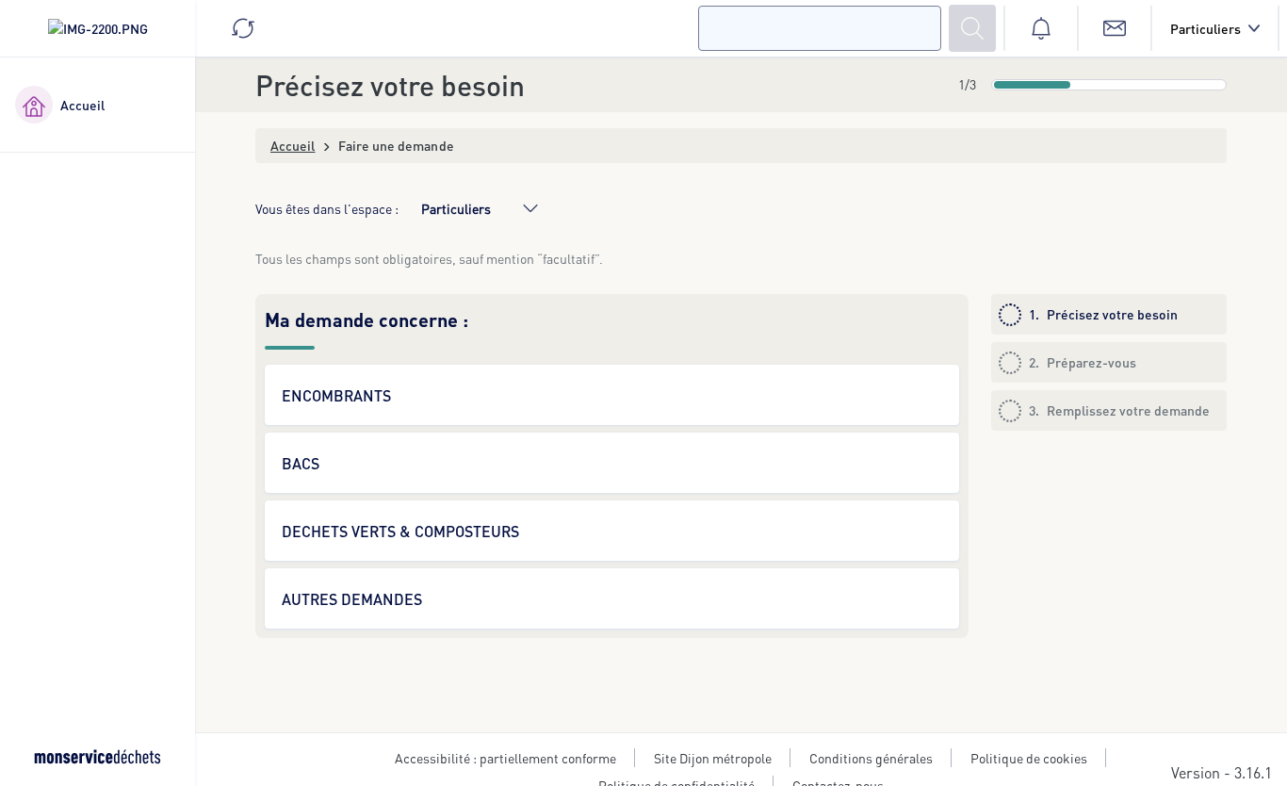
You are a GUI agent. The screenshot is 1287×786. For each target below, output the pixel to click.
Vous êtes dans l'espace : (327, 208)
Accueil (293, 145)
